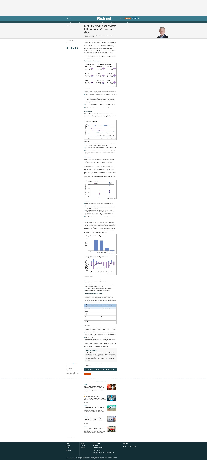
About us (68, 445)
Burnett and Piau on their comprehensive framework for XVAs (94, 397)
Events (130, 22)
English (123, 18)
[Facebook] (69, 48)
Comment (68, 25)
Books (118, 22)
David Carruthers (71, 40)
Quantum (95, 22)
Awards (134, 22)
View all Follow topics (123, 446)
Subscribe (134, 18)
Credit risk (76, 370)
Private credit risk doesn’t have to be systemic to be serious (94, 407)
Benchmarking (109, 22)
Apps (132, 446)
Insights (114, 22)
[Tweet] (67, 48)
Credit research (69, 373)
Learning (126, 22)
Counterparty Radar (101, 22)
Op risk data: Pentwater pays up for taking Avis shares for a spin (93, 429)
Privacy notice (95, 449)
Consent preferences (97, 454)
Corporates (77, 373)
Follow (74, 363)
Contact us (68, 447)
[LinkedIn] (71, 48)
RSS (135, 446)
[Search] (70, 18)
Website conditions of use (98, 447)
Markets (75, 22)
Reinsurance (69, 374)
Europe (74, 372)
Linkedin (125, 446)
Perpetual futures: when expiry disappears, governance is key (92, 418)
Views (85, 395)
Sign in (139, 18)
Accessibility (95, 445)
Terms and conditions (97, 450)
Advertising (83, 445)
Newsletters (128, 18)
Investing (85, 22)
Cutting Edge (90, 22)
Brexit (74, 373)
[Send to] (75, 48)
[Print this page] (77, 48)
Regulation (80, 22)
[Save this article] (73, 48)
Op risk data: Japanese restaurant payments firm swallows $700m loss (94, 386)
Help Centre (68, 450)
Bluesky (130, 446)
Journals (121, 22)
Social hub (133, 446)
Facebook (127, 446)
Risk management (69, 22)
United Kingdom (69, 372)
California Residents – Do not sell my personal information (103, 452)
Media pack (83, 447)
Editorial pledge (69, 449)
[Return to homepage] (104, 19)
